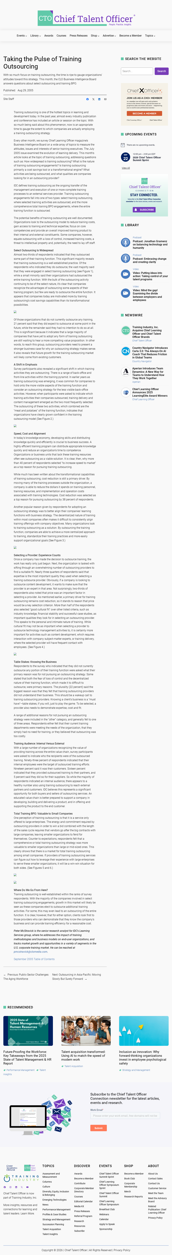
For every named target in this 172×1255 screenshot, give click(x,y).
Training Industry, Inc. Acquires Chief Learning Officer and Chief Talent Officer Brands (147, 332)
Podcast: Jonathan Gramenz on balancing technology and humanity (150, 244)
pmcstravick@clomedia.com (30, 951)
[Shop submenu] (98, 36)
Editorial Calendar (83, 1201)
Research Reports (133, 1196)
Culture (46, 1186)
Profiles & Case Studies (54, 1214)
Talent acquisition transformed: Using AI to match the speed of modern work (83, 1055)
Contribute (79, 1183)
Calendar (104, 1219)
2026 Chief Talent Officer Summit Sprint (147, 158)
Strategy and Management (56, 1219)
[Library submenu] (40, 36)
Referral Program (83, 1216)
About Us (153, 1173)
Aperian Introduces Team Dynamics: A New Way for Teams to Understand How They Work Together (148, 373)
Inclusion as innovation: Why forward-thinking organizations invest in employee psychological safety (142, 1057)
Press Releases (82, 1211)
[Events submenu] (26, 36)
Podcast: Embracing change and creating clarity (149, 260)
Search (161, 71)
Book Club (129, 1178)
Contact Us (154, 1183)
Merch (127, 1191)
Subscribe (79, 1231)
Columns (47, 1181)
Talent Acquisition (51, 1229)
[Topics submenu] (154, 36)
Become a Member (84, 1178)
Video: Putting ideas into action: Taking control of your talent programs (150, 276)
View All (126, 168)
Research (79, 1221)
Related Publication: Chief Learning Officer (157, 1209)
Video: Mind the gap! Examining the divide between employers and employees (147, 295)
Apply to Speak (107, 1224)
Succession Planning (53, 1224)
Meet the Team (155, 1193)
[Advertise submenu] (115, 36)
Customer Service (157, 1188)
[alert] (144, 145)
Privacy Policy (155, 1217)
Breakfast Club (107, 1209)
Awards (78, 1173)
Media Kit (79, 1206)
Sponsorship (105, 1229)
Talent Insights (50, 1234)
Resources (79, 1226)
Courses (78, 1196)
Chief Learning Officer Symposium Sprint (109, 1185)
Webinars (104, 1214)
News (45, 1204)
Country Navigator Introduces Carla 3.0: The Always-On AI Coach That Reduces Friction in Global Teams (150, 352)
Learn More (27, 1213)
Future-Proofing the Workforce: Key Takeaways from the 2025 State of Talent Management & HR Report (27, 1057)
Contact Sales (155, 1178)
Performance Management (56, 1209)
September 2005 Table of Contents (34, 959)
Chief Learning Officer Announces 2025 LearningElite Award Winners (149, 392)
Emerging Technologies (54, 1199)
